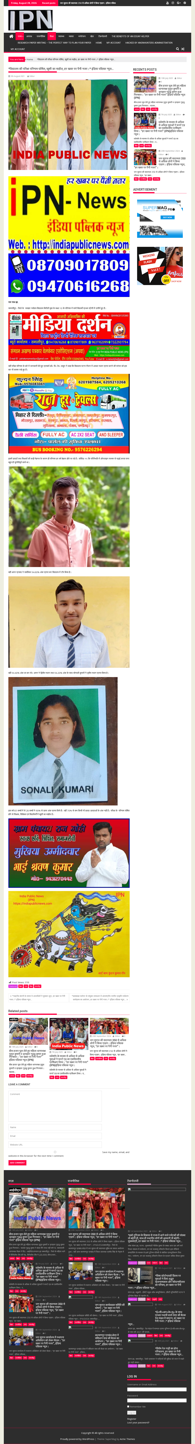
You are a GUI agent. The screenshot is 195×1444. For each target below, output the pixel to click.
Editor (32, 76)
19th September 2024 (47, 1329)
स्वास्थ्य (61, 36)
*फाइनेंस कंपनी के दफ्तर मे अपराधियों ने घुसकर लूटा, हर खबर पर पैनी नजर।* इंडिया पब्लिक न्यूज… (37, 998)
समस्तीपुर (37, 986)
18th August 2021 (165, 1304)
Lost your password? (138, 1422)
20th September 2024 (101, 1036)
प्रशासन (149, 1335)
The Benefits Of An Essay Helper (130, 36)
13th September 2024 (107, 1327)
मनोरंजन (82, 36)
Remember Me (138, 1406)
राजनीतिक (41, 36)
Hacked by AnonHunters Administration (149, 42)
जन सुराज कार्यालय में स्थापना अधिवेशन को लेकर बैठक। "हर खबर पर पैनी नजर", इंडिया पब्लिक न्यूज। (99, 3)
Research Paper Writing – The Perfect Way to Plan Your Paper (54, 42)
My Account (114, 42)
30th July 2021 (163, 1341)
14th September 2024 (107, 1297)
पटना (148, 1263)
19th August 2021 (165, 1268)
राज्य (20, 36)
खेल (92, 36)
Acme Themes (127, 1438)
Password (132, 1395)
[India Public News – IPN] (11, 36)
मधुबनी (154, 1299)
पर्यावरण (154, 1263)
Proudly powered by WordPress (77, 1438)
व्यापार (71, 36)
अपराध (29, 36)
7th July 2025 (57, 1052)
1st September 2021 (139, 1231)
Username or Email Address (142, 1384)
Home (99, 42)
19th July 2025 (17, 1047)
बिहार (20, 986)
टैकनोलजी (102, 36)
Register (131, 1418)
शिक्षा (52, 36)
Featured (13, 986)
